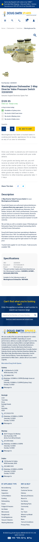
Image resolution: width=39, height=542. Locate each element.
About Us (24, 498)
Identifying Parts (26, 504)
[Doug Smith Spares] (20, 13)
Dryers (4, 504)
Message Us (8, 387)
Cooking (4, 498)
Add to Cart (26, 129)
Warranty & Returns (27, 496)
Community (24, 506)
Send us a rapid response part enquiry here (19, 319)
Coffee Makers (6, 496)
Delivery (23, 493)
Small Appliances (7, 517)
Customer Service (26, 490)
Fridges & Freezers (7, 506)
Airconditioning (6, 488)
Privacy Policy (25, 524)
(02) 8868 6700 (9, 375)
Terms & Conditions (27, 522)
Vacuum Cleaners (7, 520)
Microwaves (5, 512)
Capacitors (5, 493)
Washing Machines (7, 522)
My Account (24, 488)
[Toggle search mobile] (12, 20)
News (22, 519)
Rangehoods (6, 514)
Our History (24, 501)
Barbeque (5, 490)
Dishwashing (6, 501)
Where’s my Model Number (26, 515)
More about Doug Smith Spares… (12, 363)
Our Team (24, 512)
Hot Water (5, 509)
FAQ (22, 509)
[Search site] (35, 315)
